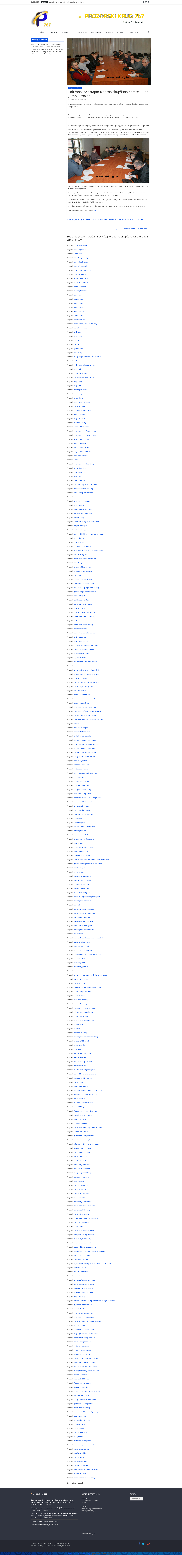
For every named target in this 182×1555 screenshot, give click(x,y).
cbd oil (76, 723)
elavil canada (78, 843)
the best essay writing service (85, 740)
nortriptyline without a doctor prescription (89, 938)
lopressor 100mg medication (84, 909)
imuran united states (81, 888)
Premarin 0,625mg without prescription (88, 550)
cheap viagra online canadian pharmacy (88, 357)
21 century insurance (81, 653)
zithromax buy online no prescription (87, 1391)
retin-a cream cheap (81, 1000)
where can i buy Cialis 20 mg (84, 464)
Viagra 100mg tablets (82, 447)
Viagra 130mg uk (80, 443)
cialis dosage (78, 563)
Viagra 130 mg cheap (81, 439)
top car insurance (80, 657)
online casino (78, 315)
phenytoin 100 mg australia (84, 1235)
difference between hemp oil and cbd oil (88, 719)
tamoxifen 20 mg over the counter (86, 521)
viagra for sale (79, 505)
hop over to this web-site (83, 1078)
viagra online (78, 476)
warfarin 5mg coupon (81, 1214)
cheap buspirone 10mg (82, 1173)
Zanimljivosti (67, 32)
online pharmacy (80, 287)
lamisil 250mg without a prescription (87, 897)
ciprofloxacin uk (79, 1197)
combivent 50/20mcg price (83, 802)
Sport (79, 88)
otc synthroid (79, 1436)
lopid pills (77, 905)
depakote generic (80, 822)
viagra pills (78, 369)
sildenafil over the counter (83, 1103)
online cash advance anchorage (85, 1478)
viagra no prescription (82, 402)
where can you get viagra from (85, 707)
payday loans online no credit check (86, 699)
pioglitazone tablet (81, 1123)
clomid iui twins (79, 1424)
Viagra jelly (78, 254)
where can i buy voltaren (83, 1061)
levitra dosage (79, 311)
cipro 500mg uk (79, 596)
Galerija (109, 32)
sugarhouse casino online (83, 604)
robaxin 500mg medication (83, 1012)
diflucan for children (81, 1432)
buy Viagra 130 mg (81, 456)
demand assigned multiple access (86, 744)
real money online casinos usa (84, 365)
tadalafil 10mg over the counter (85, 1107)
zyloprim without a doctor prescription (88, 1090)
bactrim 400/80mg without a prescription (89, 534)
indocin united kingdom (82, 892)
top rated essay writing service (85, 773)
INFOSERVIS (120, 32)
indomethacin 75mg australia (84, 1338)
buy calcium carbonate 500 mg (85, 559)
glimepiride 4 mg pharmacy (84, 1136)
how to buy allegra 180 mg (83, 509)
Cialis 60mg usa (79, 480)
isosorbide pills (79, 1309)
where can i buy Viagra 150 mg (85, 431)
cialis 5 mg (77, 344)
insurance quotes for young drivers (86, 674)
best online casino (80, 608)
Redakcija (83, 99)
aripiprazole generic (81, 1119)
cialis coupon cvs (80, 249)
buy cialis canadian (80, 1375)
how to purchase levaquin (83, 901)
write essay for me (81, 769)
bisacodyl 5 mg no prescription (85, 1247)
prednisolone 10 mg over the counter (87, 954)
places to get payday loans (83, 686)
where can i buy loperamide (84, 1317)
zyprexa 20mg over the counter (85, 1094)
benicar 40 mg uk (80, 542)
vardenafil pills (79, 307)
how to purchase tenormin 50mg (86, 1037)
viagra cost (78, 336)
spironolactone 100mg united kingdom (88, 1127)
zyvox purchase (79, 1099)
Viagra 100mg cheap (81, 427)
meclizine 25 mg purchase (83, 921)
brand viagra (78, 398)
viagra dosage (79, 538)
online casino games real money (85, 324)
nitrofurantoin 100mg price (83, 1292)
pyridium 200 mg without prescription (87, 987)
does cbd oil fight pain (82, 732)
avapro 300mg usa (81, 526)
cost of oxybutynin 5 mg (82, 1239)
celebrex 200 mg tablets (83, 579)
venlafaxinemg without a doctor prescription (90, 1251)
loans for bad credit (81, 328)
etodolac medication (81, 1272)
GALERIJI (97, 210)
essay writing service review (84, 756)
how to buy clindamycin (82, 1202)
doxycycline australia (81, 835)
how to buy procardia (81, 967)
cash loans (77, 332)
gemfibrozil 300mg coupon (83, 1404)
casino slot (78, 620)
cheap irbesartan (80, 1160)
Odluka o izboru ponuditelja (40, 1521)
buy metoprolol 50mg (82, 1408)
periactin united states (82, 942)
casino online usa (80, 637)
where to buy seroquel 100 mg (85, 1020)
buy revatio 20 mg (80, 1004)
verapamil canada (80, 1057)
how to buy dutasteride (82, 1164)
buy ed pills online (80, 390)
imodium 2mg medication (83, 880)
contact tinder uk (80, 1474)
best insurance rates (81, 641)
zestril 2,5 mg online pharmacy (85, 1074)
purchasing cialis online (82, 394)
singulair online (79, 1024)
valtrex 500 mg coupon (82, 1053)
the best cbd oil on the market (85, 715)
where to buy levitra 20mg (83, 489)
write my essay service (82, 1350)
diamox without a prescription (85, 826)
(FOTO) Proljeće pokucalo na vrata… (133, 228)
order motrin (78, 934)
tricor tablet (78, 1049)
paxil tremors (79, 1457)
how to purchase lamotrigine (84, 1362)
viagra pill (77, 385)
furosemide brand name (82, 1383)
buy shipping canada (81, 1465)
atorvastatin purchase (82, 1387)
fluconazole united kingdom (84, 1230)
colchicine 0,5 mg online (82, 794)
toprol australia (79, 1045)
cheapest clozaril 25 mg (82, 789)
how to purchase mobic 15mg (84, 930)
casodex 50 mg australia (83, 571)
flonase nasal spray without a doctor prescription (92, 859)
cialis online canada (80, 266)
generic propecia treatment (84, 1445)
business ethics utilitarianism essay (86, 1358)
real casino (78, 361)
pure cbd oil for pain (81, 728)
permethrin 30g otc (81, 1259)
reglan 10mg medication (82, 991)
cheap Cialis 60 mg (80, 468)
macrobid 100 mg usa (82, 917)
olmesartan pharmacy (82, 1169)
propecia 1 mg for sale (82, 501)
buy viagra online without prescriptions (88, 1321)
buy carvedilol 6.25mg (82, 1210)
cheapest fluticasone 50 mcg (84, 1280)
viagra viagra (78, 381)
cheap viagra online (81, 373)
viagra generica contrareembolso (86, 1333)
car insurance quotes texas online (86, 645)
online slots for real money (83, 625)
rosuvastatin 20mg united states (86, 1218)
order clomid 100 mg (81, 781)
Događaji (53, 32)
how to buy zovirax (81, 1086)
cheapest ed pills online (82, 410)
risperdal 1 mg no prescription (85, 1008)
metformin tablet (80, 1453)
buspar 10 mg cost (81, 554)
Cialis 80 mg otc (79, 472)
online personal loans (81, 703)
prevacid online (79, 958)
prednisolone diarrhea (82, 1420)
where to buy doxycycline (83, 1243)
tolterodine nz (79, 1226)
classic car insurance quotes (84, 649)
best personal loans (81, 678)
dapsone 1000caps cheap (83, 814)
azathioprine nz (79, 1325)
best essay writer (80, 761)
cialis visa (77, 295)
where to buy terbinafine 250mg (86, 1366)
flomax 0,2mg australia (82, 855)
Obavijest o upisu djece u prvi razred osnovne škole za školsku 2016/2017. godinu (105, 219)
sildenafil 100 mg (80, 423)
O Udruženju (96, 32)
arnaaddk (77, 1276)
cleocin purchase (80, 777)
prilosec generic (79, 962)
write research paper (81, 1346)
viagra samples (79, 414)
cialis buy (77, 340)
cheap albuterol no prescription (85, 1399)
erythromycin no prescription (84, 847)
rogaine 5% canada (81, 1016)
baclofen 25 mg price (81, 530)
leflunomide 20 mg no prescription (86, 1144)
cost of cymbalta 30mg (82, 810)
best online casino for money (84, 612)
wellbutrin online (80, 1066)
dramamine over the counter (84, 839)
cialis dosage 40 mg (81, 258)
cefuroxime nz (79, 1181)
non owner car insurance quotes (85, 662)
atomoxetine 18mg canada (83, 1148)
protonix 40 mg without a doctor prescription (90, 975)
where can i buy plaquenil (83, 950)
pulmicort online (79, 983)
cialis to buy (78, 352)
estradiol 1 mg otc (80, 1267)
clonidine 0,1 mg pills (81, 785)
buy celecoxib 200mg (81, 1185)
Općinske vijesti (40, 1494)
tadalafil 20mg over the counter (85, 484)
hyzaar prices (79, 872)
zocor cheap (78, 1082)
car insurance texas (81, 666)
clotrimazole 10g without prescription (87, 1412)
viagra (76, 460)
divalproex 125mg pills (82, 1222)
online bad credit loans (82, 695)
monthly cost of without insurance (86, 1469)
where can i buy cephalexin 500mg (86, 587)
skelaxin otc (78, 1028)
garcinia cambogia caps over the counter (88, 864)
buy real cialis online (81, 262)
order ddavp (78, 818)
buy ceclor (77, 575)
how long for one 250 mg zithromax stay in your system (94, 1300)
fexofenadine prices (81, 1131)
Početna (42, 32)
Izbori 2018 (134, 32)
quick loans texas (80, 690)
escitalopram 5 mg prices (83, 1115)
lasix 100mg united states (83, 493)
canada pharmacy (80, 291)
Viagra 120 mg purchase (83, 451)
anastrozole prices (80, 1156)
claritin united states (81, 600)
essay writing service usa (83, 1342)
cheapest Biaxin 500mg (82, 546)
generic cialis (78, 299)
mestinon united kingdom (83, 925)
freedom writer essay (82, 765)
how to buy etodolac (81, 851)
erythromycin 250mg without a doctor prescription (92, 1263)
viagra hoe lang (79, 1296)
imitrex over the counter (83, 876)
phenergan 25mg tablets (83, 946)
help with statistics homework (85, 748)
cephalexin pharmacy (81, 1193)
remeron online (79, 995)
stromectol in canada (81, 1395)
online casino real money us (84, 616)
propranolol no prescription (84, 1329)
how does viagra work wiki (83, 1288)
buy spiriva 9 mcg (80, 1033)
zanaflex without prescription (84, 1070)
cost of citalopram (80, 1189)
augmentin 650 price (81, 1379)
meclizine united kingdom (83, 1140)
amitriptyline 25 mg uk (82, 1255)
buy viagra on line (80, 406)
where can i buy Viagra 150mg (85, 435)
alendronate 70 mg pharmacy (84, 1284)
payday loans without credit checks (86, 682)
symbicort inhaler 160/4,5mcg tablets (87, 798)
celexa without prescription (84, 583)
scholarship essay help (82, 1354)
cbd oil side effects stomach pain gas (87, 711)
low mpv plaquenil (80, 1461)
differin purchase (80, 831)
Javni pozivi (82, 32)
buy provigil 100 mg (81, 979)
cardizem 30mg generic (82, 567)
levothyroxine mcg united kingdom (86, 1371)
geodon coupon (79, 868)
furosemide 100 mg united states (86, 1111)
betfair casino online (81, 629)
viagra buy (77, 497)
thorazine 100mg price (82, 1041)
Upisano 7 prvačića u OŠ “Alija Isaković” (62, 2)
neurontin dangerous (81, 1449)
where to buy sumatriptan (83, 1313)
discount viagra (79, 320)
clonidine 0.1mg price (81, 1177)
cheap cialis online (80, 245)
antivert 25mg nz (80, 517)
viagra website (79, 418)
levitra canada (79, 303)
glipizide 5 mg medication (83, 1305)
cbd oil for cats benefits (82, 736)
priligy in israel (79, 1428)
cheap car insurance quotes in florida (87, 670)
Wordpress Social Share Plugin (80, 1553)
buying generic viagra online (84, 377)
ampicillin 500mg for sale (83, 513)
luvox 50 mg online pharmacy (84, 913)
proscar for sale (79, 971)
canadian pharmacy (81, 282)
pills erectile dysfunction (82, 270)
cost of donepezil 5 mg (82, 1152)
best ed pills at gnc (81, 274)
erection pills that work (82, 278)
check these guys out (81, 884)
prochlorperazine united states (85, 1206)
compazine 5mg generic (82, 806)
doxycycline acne (80, 1416)
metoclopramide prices (82, 1441)
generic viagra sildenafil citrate (85, 592)
